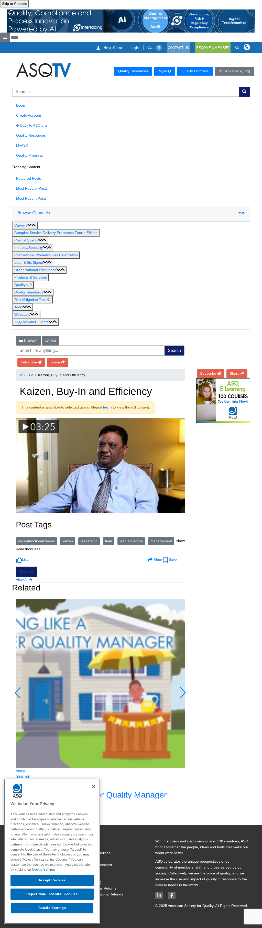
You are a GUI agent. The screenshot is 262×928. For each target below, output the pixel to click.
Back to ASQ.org (33, 125)
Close (50, 340)
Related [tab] (26, 571)
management (161, 541)
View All (22, 580)
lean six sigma (131, 541)
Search (174, 350)
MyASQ (165, 71)
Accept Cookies (52, 880)
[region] (52, 851)
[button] (25, 225)
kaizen (67, 541)
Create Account (28, 115)
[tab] (131, 214)
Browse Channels (33, 213)
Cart (153, 47)
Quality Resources (133, 71)
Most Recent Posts (31, 198)
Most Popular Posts (32, 188)
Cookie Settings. (44, 869)
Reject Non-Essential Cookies (52, 894)
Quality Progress (195, 71)
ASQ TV (26, 375)
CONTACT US (178, 48)
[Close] (93, 786)
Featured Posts (28, 178)
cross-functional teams (36, 541)
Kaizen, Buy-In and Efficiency (86, 391)
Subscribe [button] (29, 362)
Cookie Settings (52, 908)
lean (108, 541)
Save (172, 559)
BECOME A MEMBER (213, 48)
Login (135, 48)
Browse (30, 340)
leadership (89, 541)
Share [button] (55, 362)
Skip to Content (14, 4)
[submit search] (244, 92)
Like (25, 559)
